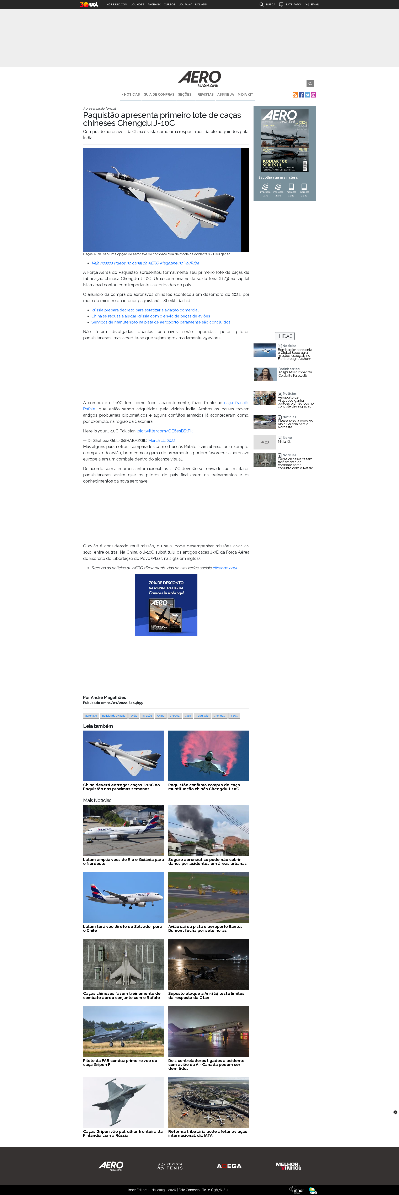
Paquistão (202, 715)
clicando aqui (224, 567)
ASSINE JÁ (225, 94)
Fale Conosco (189, 1190)
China (160, 715)
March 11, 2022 (161, 440)
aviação (147, 715)
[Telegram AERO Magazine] (307, 94)
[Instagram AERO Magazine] (313, 94)
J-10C (234, 715)
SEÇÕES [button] (184, 94)
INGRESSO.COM (116, 4)
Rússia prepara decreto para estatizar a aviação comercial (145, 310)
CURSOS (169, 4)
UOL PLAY (185, 4)
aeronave (91, 715)
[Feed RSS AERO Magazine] (295, 94)
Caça (188, 715)
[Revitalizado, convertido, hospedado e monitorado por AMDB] (313, 1191)
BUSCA (270, 4)
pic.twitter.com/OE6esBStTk (165, 430)
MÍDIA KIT (245, 94)
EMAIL (315, 4)
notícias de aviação (113, 715)
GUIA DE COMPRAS (159, 94)
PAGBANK (154, 4)
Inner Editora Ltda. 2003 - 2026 (152, 1190)
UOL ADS (201, 4)
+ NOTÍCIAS (131, 94)
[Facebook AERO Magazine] (301, 94)
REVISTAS (206, 94)
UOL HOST (137, 4)
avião (134, 715)
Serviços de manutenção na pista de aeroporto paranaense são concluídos (160, 322)
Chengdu (219, 715)
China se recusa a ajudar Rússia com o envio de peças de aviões (150, 316)
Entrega (175, 715)
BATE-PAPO (293, 4)
